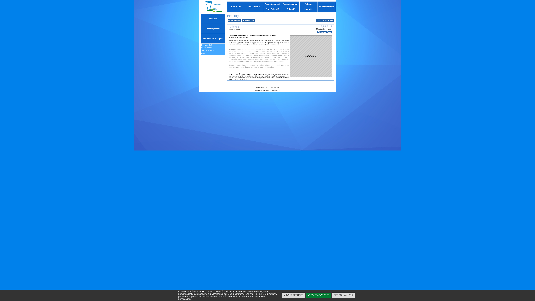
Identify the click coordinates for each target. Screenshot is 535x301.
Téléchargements (213, 29)
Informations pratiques (213, 38)
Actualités (213, 19)
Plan (203, 53)
